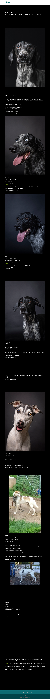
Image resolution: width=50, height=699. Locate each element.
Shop (34, 692)
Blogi (31, 692)
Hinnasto (39, 692)
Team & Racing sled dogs (22, 692)
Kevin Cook (7, 663)
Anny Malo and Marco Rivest (26, 668)
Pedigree (6, 97)
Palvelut (14, 692)
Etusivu (9, 692)
